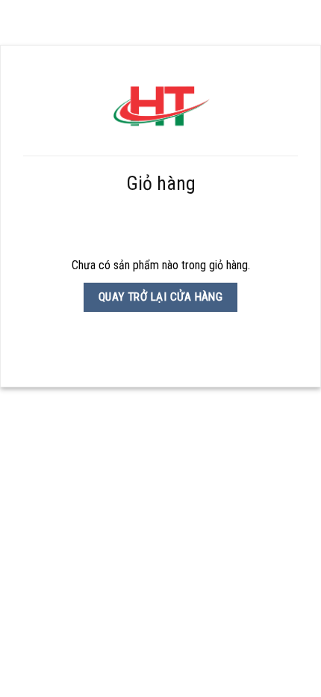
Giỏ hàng (161, 183)
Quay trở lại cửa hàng (161, 297)
